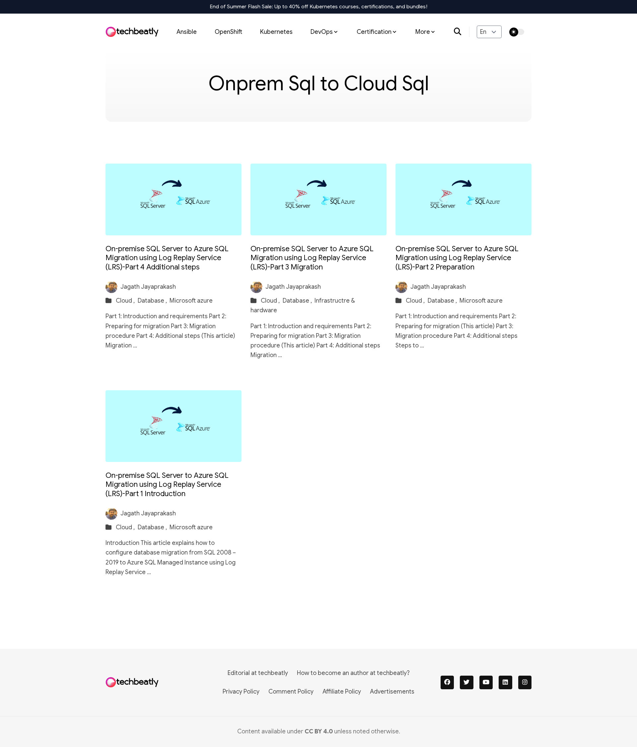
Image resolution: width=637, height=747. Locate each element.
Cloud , (126, 300)
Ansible (187, 31)
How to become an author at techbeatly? (353, 673)
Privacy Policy (241, 691)
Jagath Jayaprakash (148, 286)
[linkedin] (505, 682)
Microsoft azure (191, 300)
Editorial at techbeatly (258, 673)
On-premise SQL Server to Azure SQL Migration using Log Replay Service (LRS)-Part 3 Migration (312, 257)
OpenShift (228, 31)
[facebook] (447, 682)
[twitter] (466, 682)
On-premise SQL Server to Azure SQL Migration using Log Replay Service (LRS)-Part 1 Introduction (167, 484)
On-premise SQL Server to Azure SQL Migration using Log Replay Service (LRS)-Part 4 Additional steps (167, 257)
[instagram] (525, 682)
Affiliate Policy (341, 691)
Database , (153, 300)
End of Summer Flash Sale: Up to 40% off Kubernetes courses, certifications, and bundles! (319, 6)
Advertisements (392, 691)
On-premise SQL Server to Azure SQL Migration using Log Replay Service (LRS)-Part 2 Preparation (457, 257)
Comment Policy (291, 691)
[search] (461, 32)
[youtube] (486, 682)
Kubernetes (276, 31)
